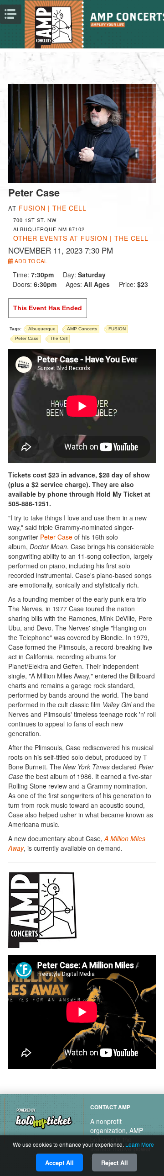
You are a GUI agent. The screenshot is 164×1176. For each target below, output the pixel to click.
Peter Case (56, 536)
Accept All (59, 1162)
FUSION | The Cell (53, 207)
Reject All (114, 1162)
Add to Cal (30, 261)
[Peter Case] (82, 132)
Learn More (139, 1144)
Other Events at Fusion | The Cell (81, 238)
